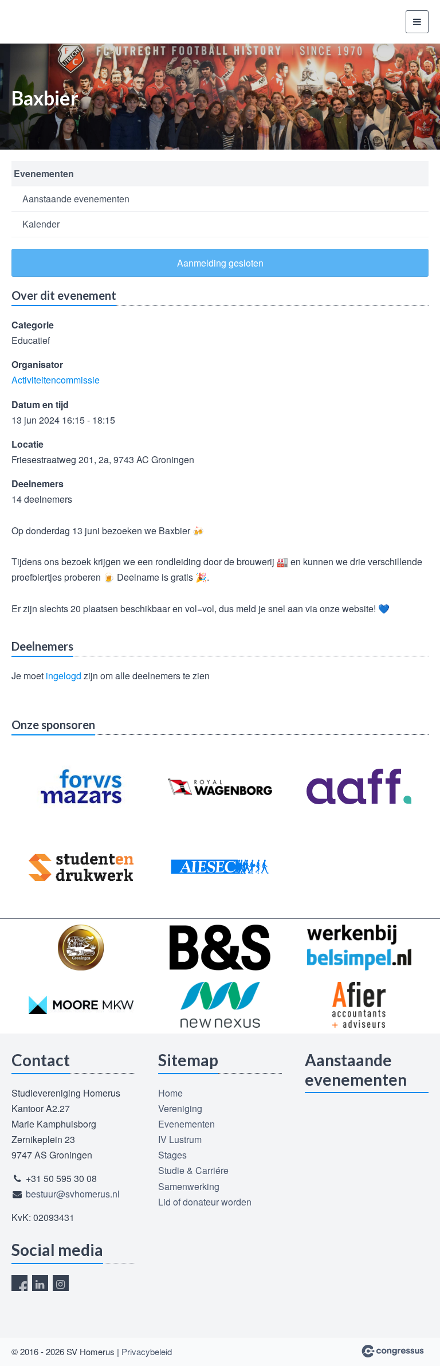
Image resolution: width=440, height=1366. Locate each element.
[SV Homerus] (54, 22)
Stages (172, 1154)
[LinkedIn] (40, 1283)
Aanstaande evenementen (75, 198)
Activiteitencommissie (55, 379)
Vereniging (180, 1108)
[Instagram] (61, 1283)
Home (170, 1092)
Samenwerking (188, 1186)
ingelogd (63, 675)
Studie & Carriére (193, 1170)
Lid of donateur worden (205, 1201)
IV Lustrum (180, 1139)
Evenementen (44, 173)
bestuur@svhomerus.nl (73, 1193)
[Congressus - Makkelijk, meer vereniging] (393, 1351)
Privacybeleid (146, 1351)
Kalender (41, 223)
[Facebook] (19, 1283)
